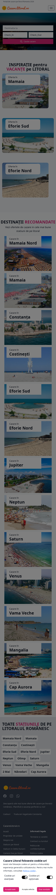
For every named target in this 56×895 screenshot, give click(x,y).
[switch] (25, 877)
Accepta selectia (28, 889)
